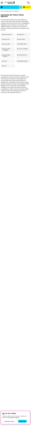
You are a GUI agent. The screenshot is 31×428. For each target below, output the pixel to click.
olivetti (5, 61)
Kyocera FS (21, 34)
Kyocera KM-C (6, 44)
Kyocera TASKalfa (23, 48)
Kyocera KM (22, 39)
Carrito (27, 7)
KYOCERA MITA (22, 44)
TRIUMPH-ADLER (23, 61)
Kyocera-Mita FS (23, 55)
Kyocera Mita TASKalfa (6, 49)
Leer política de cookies (13, 417)
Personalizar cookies (9, 421)
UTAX (4, 66)
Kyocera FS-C (6, 39)
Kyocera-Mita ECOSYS (6, 55)
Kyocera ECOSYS (7, 34)
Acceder (20, 7)
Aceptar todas (22, 421)
